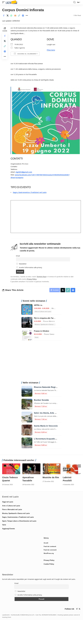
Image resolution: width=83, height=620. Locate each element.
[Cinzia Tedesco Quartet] (11, 468)
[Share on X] (7, 15)
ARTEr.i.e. (38, 305)
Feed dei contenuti (50, 546)
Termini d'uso (41, 277)
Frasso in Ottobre (41, 331)
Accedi (46, 543)
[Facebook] (77, 609)
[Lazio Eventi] (11, 2)
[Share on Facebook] (3, 15)
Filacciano (51, 50)
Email (18, 256)
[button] (4, 2)
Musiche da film (51, 477)
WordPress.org (49, 553)
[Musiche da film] (52, 468)
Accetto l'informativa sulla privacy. (30, 267)
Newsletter (23, 264)
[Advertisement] (41, 362)
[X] (79, 609)
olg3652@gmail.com (24, 172)
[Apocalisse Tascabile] (31, 468)
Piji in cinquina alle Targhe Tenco (48, 318)
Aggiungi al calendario (26, 53)
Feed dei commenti (50, 550)
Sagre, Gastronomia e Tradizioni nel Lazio (29, 192)
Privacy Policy (31, 279)
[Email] (15, 15)
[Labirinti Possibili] (72, 468)
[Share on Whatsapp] (11, 15)
